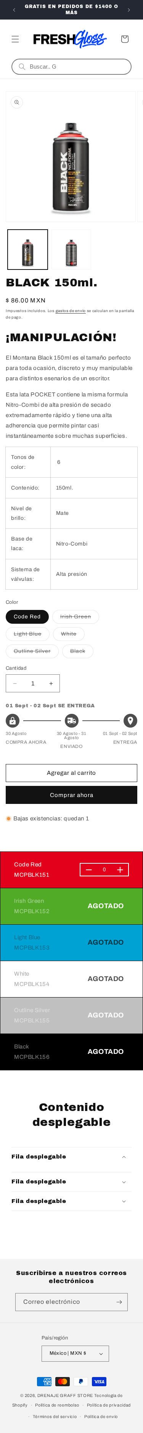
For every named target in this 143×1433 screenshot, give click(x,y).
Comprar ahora (71, 795)
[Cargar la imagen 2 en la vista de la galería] (71, 250)
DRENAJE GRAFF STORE (65, 1395)
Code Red (27, 617)
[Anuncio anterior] (14, 10)
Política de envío (101, 1416)
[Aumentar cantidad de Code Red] (120, 870)
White (73, 636)
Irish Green (79, 618)
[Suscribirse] (119, 1302)
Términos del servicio (55, 1416)
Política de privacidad (109, 1405)
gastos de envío (71, 311)
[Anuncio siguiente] (129, 10)
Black (81, 653)
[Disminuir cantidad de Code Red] (88, 870)
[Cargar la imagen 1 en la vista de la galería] (28, 250)
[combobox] (77, 66)
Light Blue (32, 636)
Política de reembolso (57, 1405)
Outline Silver (36, 653)
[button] (15, 39)
